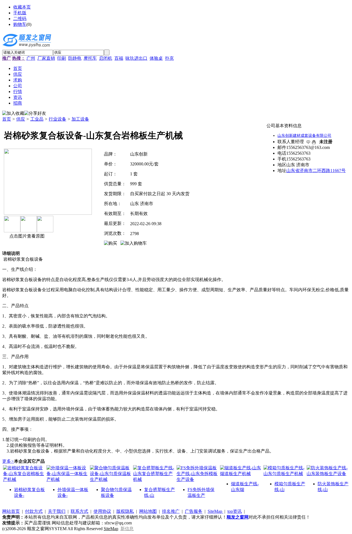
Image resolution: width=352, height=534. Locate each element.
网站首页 (11, 511)
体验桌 (156, 58)
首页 (6, 119)
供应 (20, 119)
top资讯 (234, 511)
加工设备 (80, 119)
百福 (118, 58)
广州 (30, 58)
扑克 (169, 58)
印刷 (61, 58)
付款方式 (34, 511)
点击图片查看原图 (26, 236)
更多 (8, 461)
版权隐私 (125, 511)
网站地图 (148, 511)
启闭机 (105, 58)
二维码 (19, 18)
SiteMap (215, 511)
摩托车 (90, 58)
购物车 (19, 24)
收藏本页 (22, 7)
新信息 (127, 528)
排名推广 (171, 511)
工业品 (36, 119)
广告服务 (193, 511)
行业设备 (57, 119)
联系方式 (79, 511)
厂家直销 (46, 58)
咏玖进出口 (136, 58)
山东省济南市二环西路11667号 (316, 170)
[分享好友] (35, 113)
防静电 (74, 58)
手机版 (19, 12)
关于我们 (56, 511)
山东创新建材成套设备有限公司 (304, 136)
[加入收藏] (13, 113)
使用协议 (102, 511)
